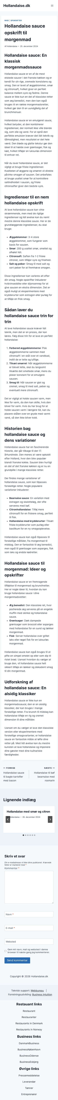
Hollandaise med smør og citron (28, 811)
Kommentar (12, 868)
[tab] (23, 835)
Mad (7, 20)
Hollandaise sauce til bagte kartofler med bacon (13, 774)
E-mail (10, 928)
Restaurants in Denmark (29, 1023)
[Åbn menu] (52, 5)
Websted (11, 941)
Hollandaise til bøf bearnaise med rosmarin (44, 774)
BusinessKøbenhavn (29, 1049)
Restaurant (29, 1011)
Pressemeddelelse (29, 1075)
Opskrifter (16, 20)
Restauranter (29, 1017)
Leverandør (29, 1081)
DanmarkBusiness (29, 1043)
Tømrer (29, 1088)
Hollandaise (12, 46)
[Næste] (50, 819)
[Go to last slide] (8, 819)
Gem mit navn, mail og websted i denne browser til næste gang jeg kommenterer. (29, 951)
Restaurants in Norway (29, 1029)
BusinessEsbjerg (29, 1061)
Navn (10, 914)
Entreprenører (29, 1094)
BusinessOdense (29, 1055)
